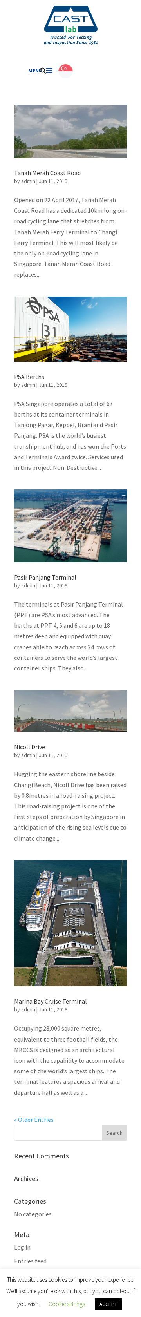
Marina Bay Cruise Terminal (50, 1001)
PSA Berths (29, 376)
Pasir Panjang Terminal (45, 577)
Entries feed (30, 1261)
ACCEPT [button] (108, 1304)
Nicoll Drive (29, 747)
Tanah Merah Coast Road (47, 173)
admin (28, 181)
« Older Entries (34, 1119)
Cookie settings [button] (67, 1304)
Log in (22, 1247)
